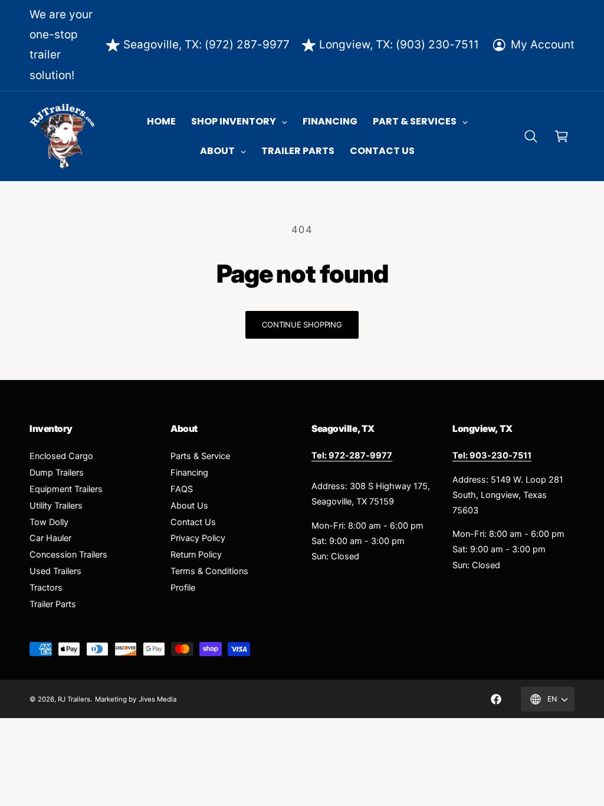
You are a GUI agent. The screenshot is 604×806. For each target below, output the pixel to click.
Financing (189, 472)
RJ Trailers (74, 699)
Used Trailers (55, 571)
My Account (543, 44)
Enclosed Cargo (61, 456)
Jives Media (157, 699)
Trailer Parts (52, 604)
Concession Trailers (68, 554)
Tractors (46, 587)
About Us (189, 505)
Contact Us (193, 522)
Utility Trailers (56, 505)
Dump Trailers (56, 472)
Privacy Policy (197, 538)
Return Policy (196, 554)
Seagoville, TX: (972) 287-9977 (206, 44)
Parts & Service (200, 456)
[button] (531, 136)
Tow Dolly (48, 522)
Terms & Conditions (209, 571)
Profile (182, 587)
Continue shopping (302, 324)
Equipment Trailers (66, 489)
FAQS (181, 489)
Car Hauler (50, 538)
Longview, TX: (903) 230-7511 (399, 44)
